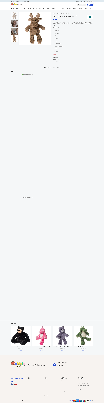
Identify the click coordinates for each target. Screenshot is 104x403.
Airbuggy (46, 395)
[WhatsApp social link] (59, 62)
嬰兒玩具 (62, 13)
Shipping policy (64, 391)
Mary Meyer (20, 348)
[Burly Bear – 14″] (21, 336)
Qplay (45, 386)
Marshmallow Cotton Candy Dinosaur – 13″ (41, 346)
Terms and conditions (65, 386)
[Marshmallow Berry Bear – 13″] (62, 336)
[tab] (45, 67)
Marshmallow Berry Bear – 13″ (62, 346)
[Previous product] (89, 13)
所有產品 (58, 13)
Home (29, 380)
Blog (62, 384)
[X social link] (58, 62)
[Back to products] (91, 13)
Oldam (45, 393)
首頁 (54, 13)
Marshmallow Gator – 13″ (83, 346)
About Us (63, 380)
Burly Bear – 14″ (20, 346)
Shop (29, 382)
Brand (29, 384)
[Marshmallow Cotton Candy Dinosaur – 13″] (41, 336)
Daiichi (45, 382)
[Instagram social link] (89, 1)
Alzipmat (46, 380)
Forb (45, 391)
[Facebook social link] (87, 1)
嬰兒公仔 (67, 13)
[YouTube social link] (92, 1)
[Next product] (92, 13)
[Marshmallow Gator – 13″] (83, 336)
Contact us (63, 382)
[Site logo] (15, 4)
